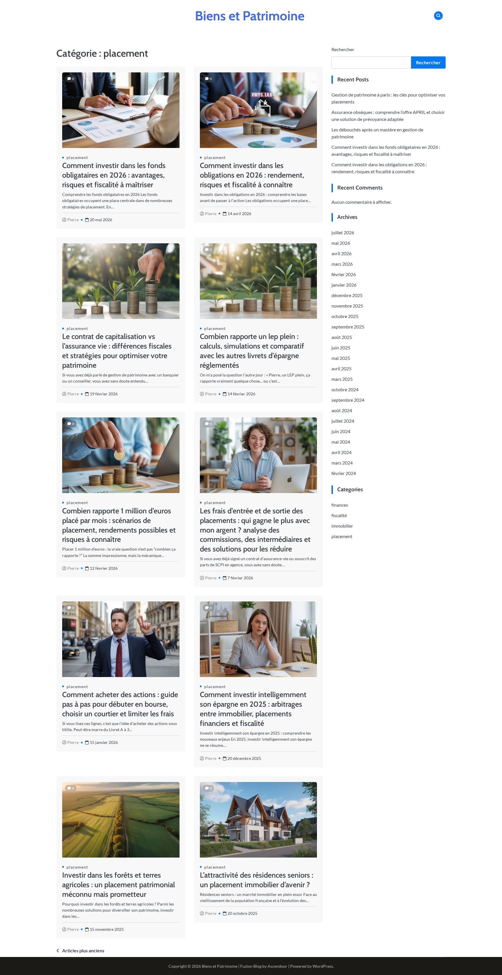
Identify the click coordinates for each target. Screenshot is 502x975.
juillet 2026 (342, 232)
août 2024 (341, 410)
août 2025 (341, 337)
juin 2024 (340, 431)
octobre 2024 (344, 389)
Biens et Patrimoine (249, 16)
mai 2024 (340, 442)
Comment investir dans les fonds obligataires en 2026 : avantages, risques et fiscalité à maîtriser (114, 175)
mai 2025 (340, 358)
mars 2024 (342, 463)
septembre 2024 (347, 400)
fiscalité (339, 515)
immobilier (342, 525)
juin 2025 (340, 348)
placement (77, 157)
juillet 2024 (342, 421)
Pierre (73, 219)
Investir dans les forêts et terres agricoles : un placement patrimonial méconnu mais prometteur (118, 885)
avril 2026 (341, 253)
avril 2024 (341, 452)
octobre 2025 (344, 316)
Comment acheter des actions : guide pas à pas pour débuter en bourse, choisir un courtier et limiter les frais (120, 704)
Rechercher (342, 49)
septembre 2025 (347, 327)
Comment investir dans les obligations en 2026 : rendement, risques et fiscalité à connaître (252, 175)
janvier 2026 (343, 285)
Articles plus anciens (83, 950)
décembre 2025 (347, 295)
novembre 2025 (347, 306)
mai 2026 (340, 243)
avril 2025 (341, 369)
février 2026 (343, 274)
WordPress (323, 966)
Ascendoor (277, 966)
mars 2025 (342, 379)
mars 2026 (342, 264)
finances (339, 505)
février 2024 (343, 473)
